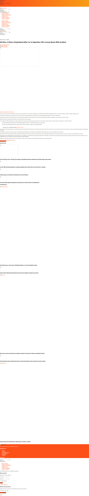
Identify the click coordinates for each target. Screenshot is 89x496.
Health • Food (4, 15)
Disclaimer (4, 454)
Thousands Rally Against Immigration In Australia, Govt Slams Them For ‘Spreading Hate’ (19, 182)
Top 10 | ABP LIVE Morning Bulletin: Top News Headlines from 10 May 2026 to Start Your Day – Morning (22, 167)
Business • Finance (5, 13)
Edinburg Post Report (5, 44)
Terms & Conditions (5, 452)
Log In (1, 494)
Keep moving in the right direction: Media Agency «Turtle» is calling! (15, 441)
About (3, 450)
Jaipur (10, 140)
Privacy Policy (4, 453)
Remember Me (4, 480)
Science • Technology (6, 17)
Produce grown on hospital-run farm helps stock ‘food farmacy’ (14, 174)
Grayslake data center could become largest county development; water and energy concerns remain (22, 361)
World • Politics (5, 12)
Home (1, 39)
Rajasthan (13, 140)
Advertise (4, 451)
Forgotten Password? (4, 484)
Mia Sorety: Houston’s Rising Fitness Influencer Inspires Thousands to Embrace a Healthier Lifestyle (22, 353)
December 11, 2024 (19, 127)
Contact (3, 455)
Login (3, 6)
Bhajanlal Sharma (5, 140)
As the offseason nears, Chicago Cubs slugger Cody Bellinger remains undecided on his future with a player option (25, 159)
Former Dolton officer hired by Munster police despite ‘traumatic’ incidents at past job (19, 272)
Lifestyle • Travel (5, 16)
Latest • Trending (5, 18)
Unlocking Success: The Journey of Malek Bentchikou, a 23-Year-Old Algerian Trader (18, 265)
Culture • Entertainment (6, 14)
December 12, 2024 (3, 45)
